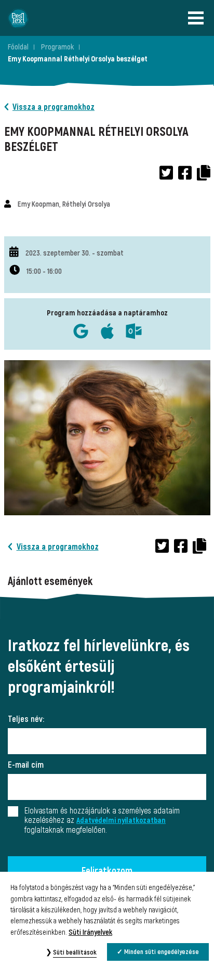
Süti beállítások (75, 952)
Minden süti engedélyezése (161, 952)
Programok (57, 47)
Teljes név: (26, 719)
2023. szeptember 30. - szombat (74, 253)
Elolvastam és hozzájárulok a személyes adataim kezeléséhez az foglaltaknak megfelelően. (102, 820)
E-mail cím (26, 765)
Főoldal (18, 47)
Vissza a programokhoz (53, 106)
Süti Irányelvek (90, 932)
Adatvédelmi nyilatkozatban (121, 820)
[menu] (198, 18)
